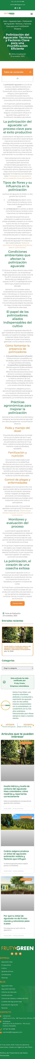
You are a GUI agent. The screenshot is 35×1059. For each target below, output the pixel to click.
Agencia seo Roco (24, 1047)
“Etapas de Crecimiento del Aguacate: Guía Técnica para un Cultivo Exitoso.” (17, 245)
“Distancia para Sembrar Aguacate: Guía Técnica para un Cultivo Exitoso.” (17, 513)
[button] (31, 13)
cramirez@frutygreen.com (17, 4)
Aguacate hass (15, 21)
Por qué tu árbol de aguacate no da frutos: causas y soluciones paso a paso (16, 919)
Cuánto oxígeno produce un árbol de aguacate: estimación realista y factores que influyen (16, 855)
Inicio (5, 21)
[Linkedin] (20, 8)
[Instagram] (17, 8)
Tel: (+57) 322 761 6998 (17, 1)
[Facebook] (15, 8)
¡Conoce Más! (17, 603)
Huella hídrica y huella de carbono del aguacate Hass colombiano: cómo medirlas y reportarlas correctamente (17, 791)
